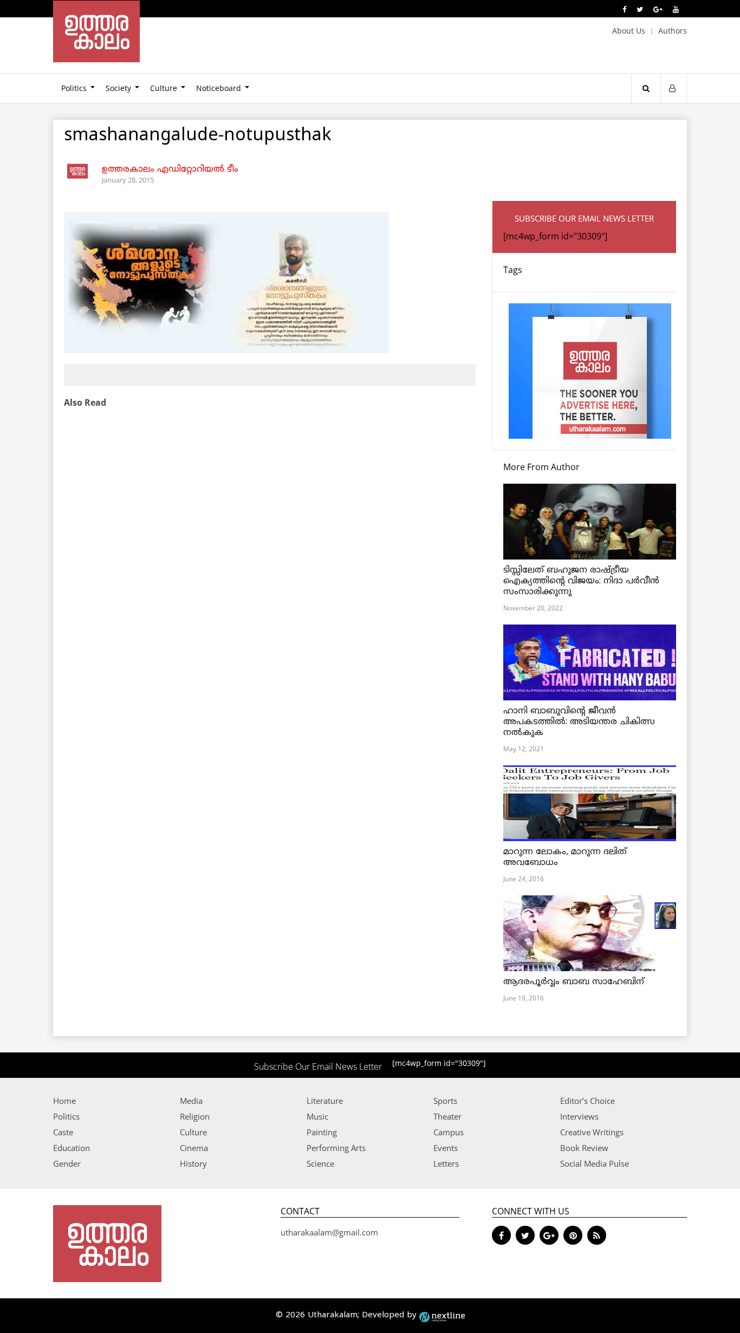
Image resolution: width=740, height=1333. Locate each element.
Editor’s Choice (587, 1100)
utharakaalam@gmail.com (329, 1232)
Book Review (584, 1147)
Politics (74, 88)
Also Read (85, 402)
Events (445, 1147)
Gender (67, 1163)
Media (191, 1100)
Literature (325, 1100)
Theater (447, 1116)
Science (320, 1163)
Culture (163, 88)
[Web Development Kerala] (442, 1315)
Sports (445, 1100)
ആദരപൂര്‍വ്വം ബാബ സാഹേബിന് (573, 982)
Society (118, 88)
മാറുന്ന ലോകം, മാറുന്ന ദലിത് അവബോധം (565, 857)
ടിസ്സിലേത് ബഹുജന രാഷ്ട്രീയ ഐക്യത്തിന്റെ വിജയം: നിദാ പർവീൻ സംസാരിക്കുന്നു (581, 581)
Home (64, 1100)
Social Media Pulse (594, 1163)
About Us (628, 30)
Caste (63, 1132)
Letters (446, 1163)
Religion (195, 1116)
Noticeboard (218, 88)
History (193, 1163)
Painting (322, 1132)
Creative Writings (592, 1132)
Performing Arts (336, 1147)
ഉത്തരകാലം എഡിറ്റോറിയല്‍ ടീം (170, 169)
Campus (448, 1132)
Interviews (579, 1116)
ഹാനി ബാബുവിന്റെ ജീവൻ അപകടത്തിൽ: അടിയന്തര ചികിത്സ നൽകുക (579, 722)
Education (71, 1147)
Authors (672, 30)
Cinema (194, 1147)
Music (317, 1116)
